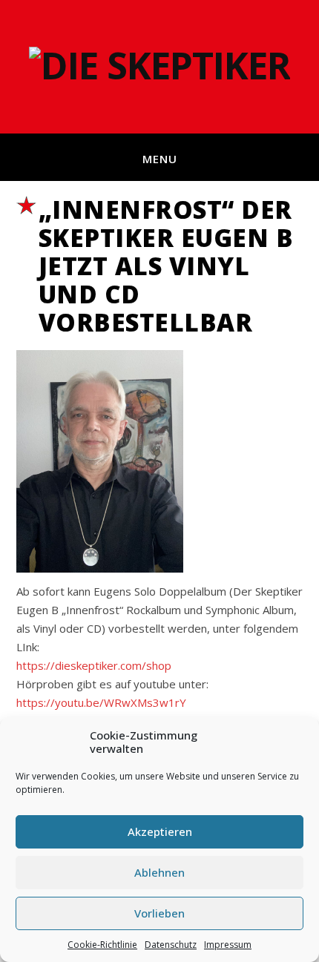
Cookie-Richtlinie (102, 944)
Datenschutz (171, 944)
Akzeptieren (160, 831)
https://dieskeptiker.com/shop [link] (93, 665)
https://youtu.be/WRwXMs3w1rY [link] (101, 702)
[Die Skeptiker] (159, 67)
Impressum (227, 944)
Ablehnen (159, 872)
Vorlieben (159, 913)
